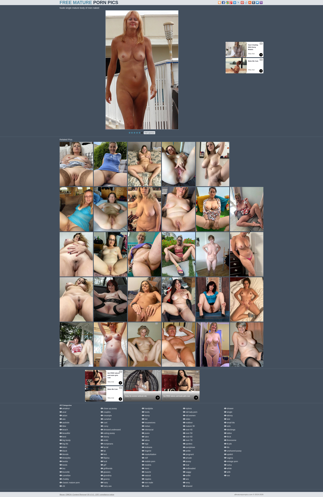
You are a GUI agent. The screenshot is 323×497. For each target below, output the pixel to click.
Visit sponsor (149, 133)
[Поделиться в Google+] (230, 2)
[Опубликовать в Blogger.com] (219, 2)
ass (63, 419)
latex (146, 437)
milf (146, 458)
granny (106, 479)
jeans (147, 433)
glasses (106, 472)
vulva (229, 465)
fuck (105, 461)
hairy (105, 483)
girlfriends (107, 468)
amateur (66, 408)
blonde (65, 454)
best (64, 437)
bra (63, 468)
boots (64, 465)
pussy (188, 461)
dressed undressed (112, 430)
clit (63, 486)
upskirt (229, 454)
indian (147, 426)
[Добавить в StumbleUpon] (249, 2)
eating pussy (109, 433)
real (187, 465)
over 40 (188, 430)
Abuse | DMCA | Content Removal (73, 494)
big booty (66, 440)
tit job (229, 444)
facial (105, 447)
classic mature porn (71, 483)
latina (147, 440)
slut (228, 419)
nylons (188, 408)
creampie (107, 415)
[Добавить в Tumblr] (253, 2)
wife (228, 472)
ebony (106, 437)
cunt (105, 423)
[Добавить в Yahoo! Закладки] (261, 2)
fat (104, 451)
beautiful (66, 433)
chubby (65, 479)
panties (188, 444)
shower (229, 408)
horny (147, 415)
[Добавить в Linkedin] (234, 2)
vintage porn (232, 461)
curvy (105, 426)
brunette (66, 472)
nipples (147, 479)
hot (145, 419)
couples (107, 412)
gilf (104, 465)
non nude (148, 483)
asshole (65, 423)
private (188, 458)
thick (228, 437)
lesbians (148, 447)
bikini (64, 447)
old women (190, 415)
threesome (231, 440)
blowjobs (66, 458)
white (229, 468)
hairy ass (107, 486)
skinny (229, 415)
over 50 (188, 433)
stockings (230, 430)
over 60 (188, 437)
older (187, 419)
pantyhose (190, 447)
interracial (148, 430)
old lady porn (191, 412)
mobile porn (149, 461)
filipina (106, 458)
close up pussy (110, 408)
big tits (65, 444)
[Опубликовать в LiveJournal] (238, 2)
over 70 (188, 440)
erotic (105, 440)
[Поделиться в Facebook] (223, 2)
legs (146, 444)
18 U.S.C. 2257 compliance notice (100, 494)
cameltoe (66, 475)
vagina (229, 458)
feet (105, 454)
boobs (65, 461)
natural (147, 475)
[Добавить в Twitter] (257, 2)
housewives (149, 423)
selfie (188, 475)
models (147, 465)
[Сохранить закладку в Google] (227, 2)
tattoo (229, 433)
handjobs (148, 408)
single (229, 412)
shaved (188, 486)
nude (146, 486)
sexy (187, 483)
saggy (188, 472)
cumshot (107, 419)
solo (228, 426)
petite (188, 451)
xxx (228, 475)
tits (227, 447)
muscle (147, 472)
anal (64, 412)
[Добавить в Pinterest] (242, 2)
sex (187, 479)
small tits (230, 423)
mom (146, 468)
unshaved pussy (233, 451)
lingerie (147, 451)
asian (64, 415)
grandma (107, 475)
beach (65, 430)
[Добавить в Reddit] (246, 2)
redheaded (190, 468)
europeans (108, 444)
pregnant (189, 454)
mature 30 (190, 426)
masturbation (150, 454)
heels (147, 412)
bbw (64, 426)
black (64, 451)
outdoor (189, 423)
